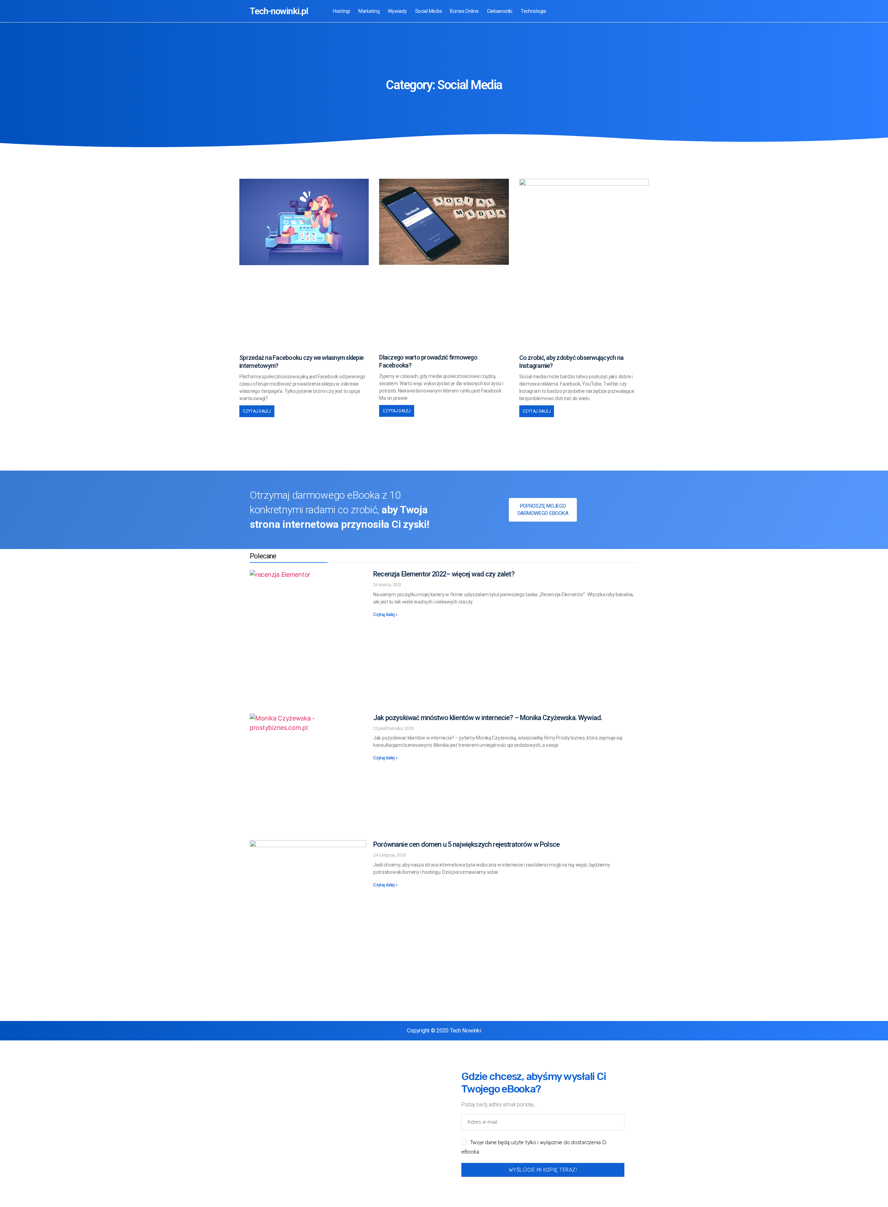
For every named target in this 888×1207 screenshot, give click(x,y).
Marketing (369, 11)
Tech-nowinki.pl (279, 11)
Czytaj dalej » (385, 614)
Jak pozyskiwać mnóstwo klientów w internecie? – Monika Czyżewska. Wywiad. (487, 718)
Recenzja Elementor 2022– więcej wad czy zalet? (443, 574)
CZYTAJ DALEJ (257, 411)
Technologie (533, 11)
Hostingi (341, 11)
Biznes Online (464, 11)
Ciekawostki (499, 11)
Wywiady (397, 11)
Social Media (428, 11)
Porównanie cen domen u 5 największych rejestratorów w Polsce (466, 844)
